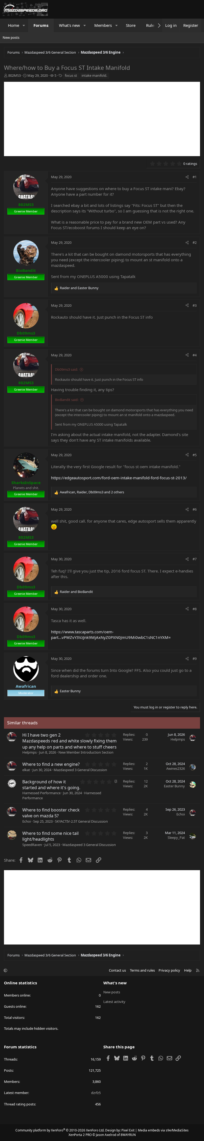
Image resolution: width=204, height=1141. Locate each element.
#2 (195, 242)
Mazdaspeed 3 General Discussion (80, 769)
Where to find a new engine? (51, 764)
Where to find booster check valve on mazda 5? (51, 813)
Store (130, 25)
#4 (195, 355)
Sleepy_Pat (176, 837)
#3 (195, 305)
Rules (151, 25)
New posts (11, 37)
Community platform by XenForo (59, 1130)
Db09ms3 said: (66, 369)
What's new (69, 25)
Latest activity (114, 1001)
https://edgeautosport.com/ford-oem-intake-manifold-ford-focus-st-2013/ (119, 477)
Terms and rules (142, 970)
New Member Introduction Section (85, 752)
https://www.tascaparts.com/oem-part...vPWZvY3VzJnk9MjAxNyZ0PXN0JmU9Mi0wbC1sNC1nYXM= (111, 634)
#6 (195, 509)
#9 (195, 658)
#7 (195, 559)
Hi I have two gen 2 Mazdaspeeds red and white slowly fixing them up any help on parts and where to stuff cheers (69, 741)
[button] (24, 25)
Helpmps (29, 752)
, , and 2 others (92, 492)
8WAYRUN (128, 1135)
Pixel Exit (127, 1130)
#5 (195, 454)
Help (188, 970)
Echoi (26, 821)
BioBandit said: (66, 399)
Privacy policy (169, 970)
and (79, 287)
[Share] (187, 177)
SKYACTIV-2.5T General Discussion (81, 821)
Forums (40, 25)
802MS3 (14, 75)
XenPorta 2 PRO (80, 1135)
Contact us (117, 970)
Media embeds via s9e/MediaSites (163, 1130)
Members (103, 25)
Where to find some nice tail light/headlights (50, 836)
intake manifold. (94, 75)
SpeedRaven (32, 844)
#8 (195, 608)
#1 (195, 176)
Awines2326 (175, 768)
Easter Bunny (174, 786)
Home (13, 25)
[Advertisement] (102, 119)
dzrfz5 (96, 1092)
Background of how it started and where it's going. (51, 784)
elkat (26, 769)
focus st (71, 75)
